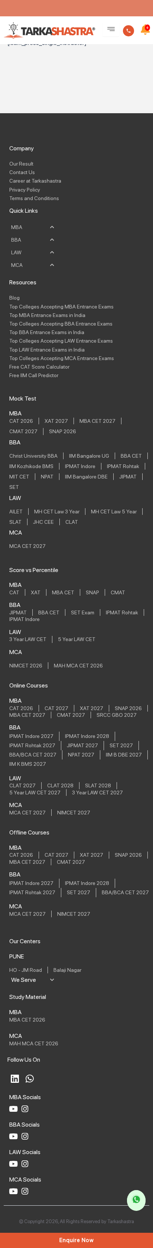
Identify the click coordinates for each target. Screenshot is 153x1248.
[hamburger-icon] (110, 29)
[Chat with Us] (136, 1200)
